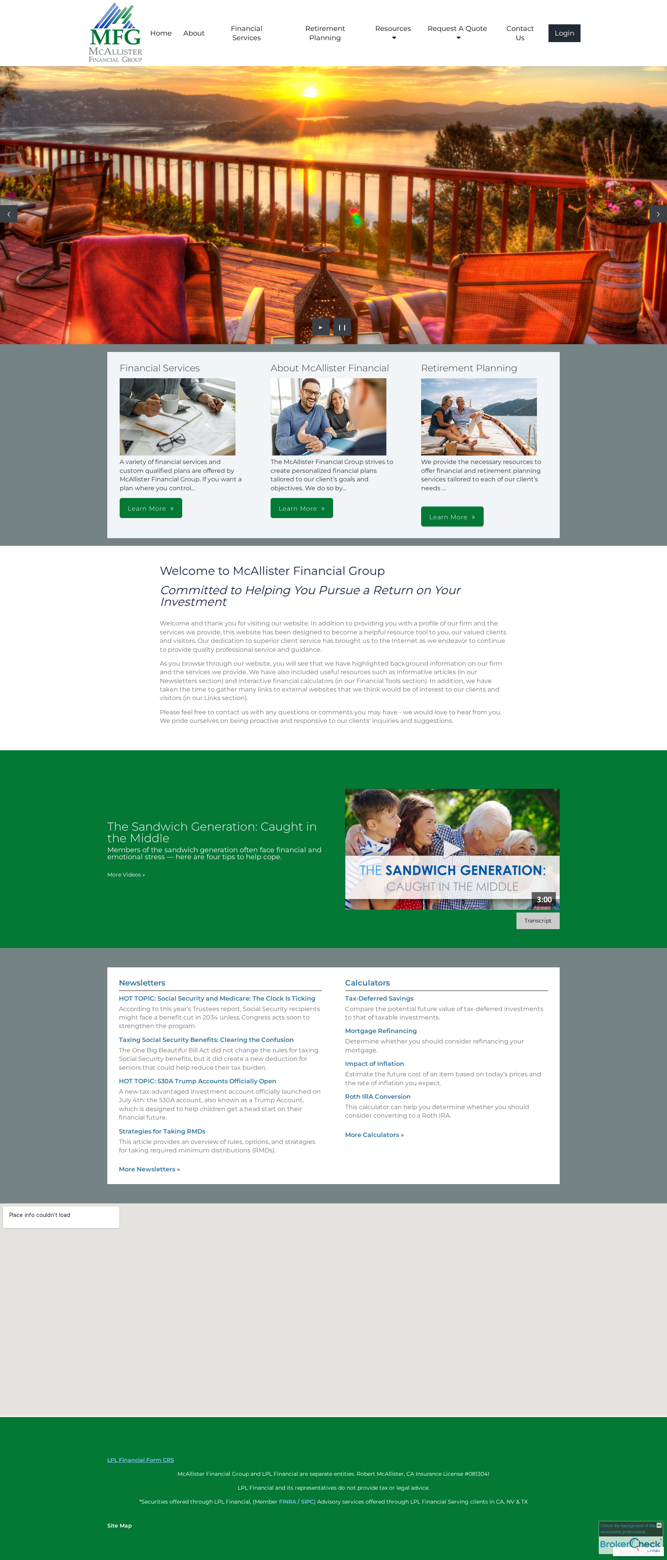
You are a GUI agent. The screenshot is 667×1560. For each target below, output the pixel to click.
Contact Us (520, 33)
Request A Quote (457, 28)
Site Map (119, 1525)
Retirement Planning (325, 33)
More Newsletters (149, 1169)
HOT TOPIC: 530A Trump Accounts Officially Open (197, 1081)
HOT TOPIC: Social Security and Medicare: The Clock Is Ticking (217, 998)
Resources (393, 28)
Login (564, 33)
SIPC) (308, 1501)
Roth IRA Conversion (378, 1096)
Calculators (367, 982)
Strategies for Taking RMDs (162, 1131)
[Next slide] (658, 214)
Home (161, 33)
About (194, 33)
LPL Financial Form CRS (140, 1459)
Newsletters (142, 982)
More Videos (126, 874)
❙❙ (342, 326)
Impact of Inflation (374, 1063)
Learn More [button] (147, 508)
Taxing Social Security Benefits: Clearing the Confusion (206, 1039)
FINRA (287, 1501)
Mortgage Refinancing (381, 1031)
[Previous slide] (8, 214)
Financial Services (246, 33)
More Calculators (374, 1135)
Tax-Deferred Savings (379, 998)
